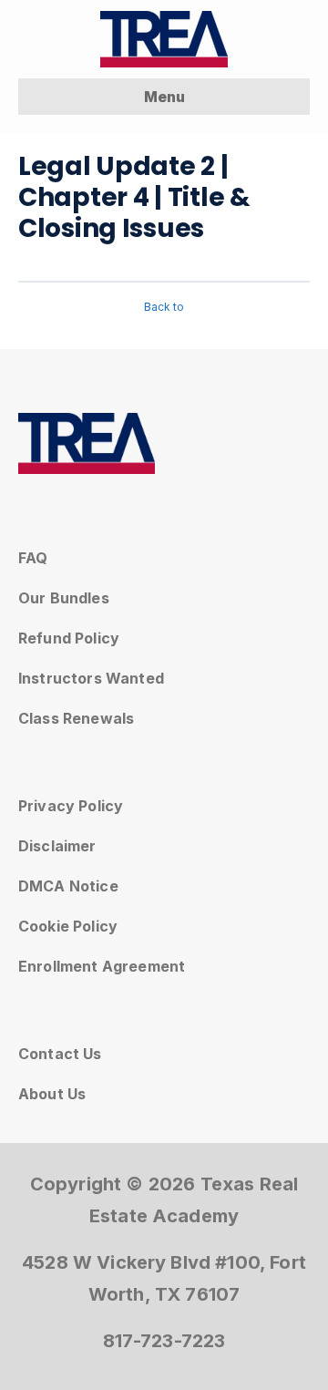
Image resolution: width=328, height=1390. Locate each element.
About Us (52, 1094)
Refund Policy (68, 638)
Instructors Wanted (91, 678)
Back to (164, 307)
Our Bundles (63, 598)
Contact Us (60, 1054)
